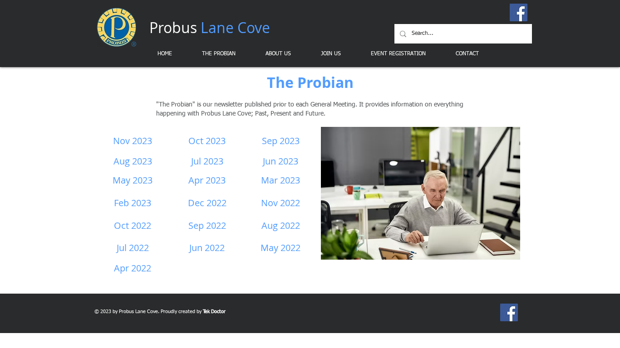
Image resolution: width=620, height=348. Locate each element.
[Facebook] (518, 12)
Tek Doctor (214, 311)
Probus (209, 27)
